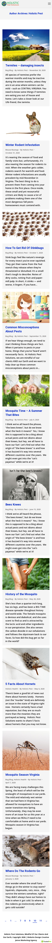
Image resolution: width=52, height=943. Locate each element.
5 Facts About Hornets (20, 684)
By (21, 70)
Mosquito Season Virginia (22, 774)
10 (35, 920)
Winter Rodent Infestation (22, 145)
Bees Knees (13, 504)
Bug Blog (9, 70)
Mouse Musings (12, 150)
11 (40, 920)
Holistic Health (11, 689)
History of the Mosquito (21, 594)
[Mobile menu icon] (49, 3)
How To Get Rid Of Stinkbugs (24, 248)
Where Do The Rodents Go (22, 871)
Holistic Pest (36, 13)
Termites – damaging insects (24, 65)
